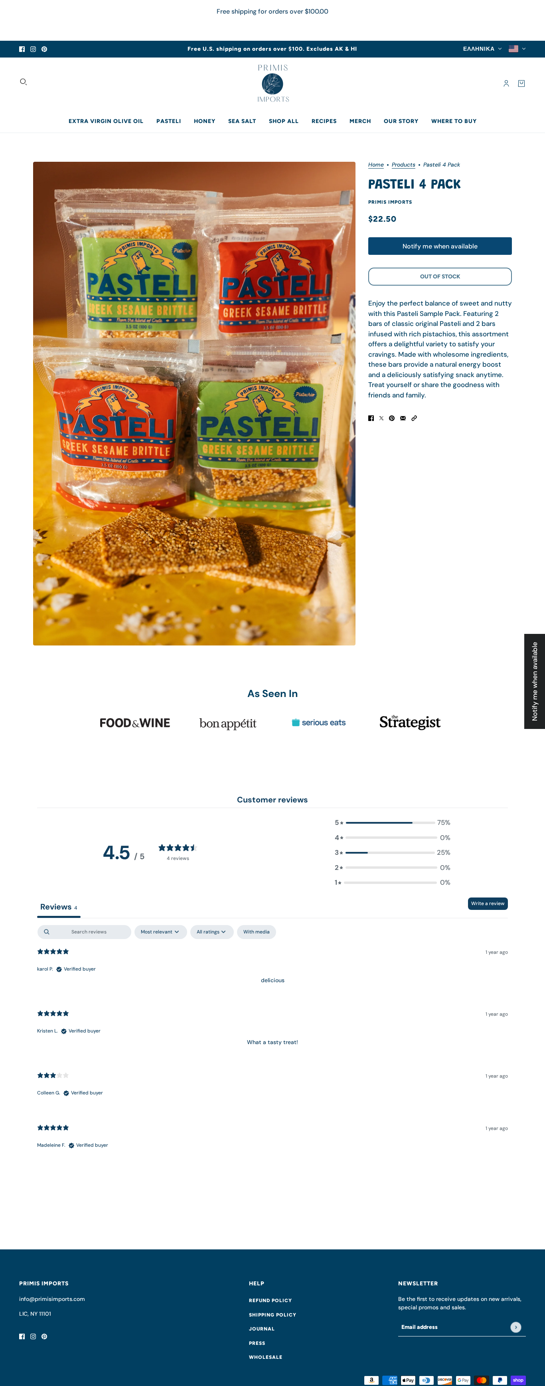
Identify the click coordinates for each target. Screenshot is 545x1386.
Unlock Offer (221, 746)
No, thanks (220, 787)
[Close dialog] (418, 625)
